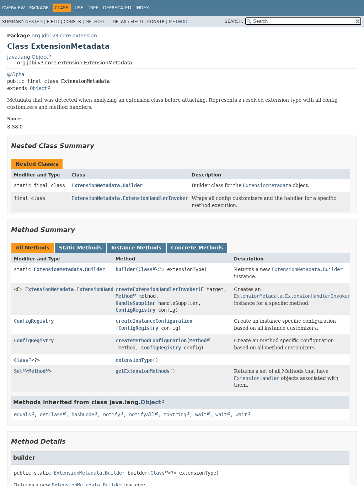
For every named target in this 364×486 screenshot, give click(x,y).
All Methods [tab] (32, 247)
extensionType (134, 360)
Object (38, 88)
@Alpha (15, 74)
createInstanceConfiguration (154, 321)
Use (79, 7)
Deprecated (117, 7)
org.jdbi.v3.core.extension (64, 35)
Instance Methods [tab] (136, 247)
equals (22, 414)
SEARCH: (234, 21)
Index (142, 7)
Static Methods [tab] (80, 247)
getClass (51, 414)
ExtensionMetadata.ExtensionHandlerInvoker (129, 198)
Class (145, 269)
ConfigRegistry (135, 310)
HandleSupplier (135, 303)
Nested (34, 21)
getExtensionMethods (143, 371)
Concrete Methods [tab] (197, 247)
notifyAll (142, 414)
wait (201, 414)
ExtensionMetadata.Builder (107, 185)
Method (94, 21)
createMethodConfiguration (151, 340)
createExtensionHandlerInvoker (157, 289)
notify (111, 414)
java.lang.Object (27, 57)
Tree (93, 7)
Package (39, 7)
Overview (13, 7)
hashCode (82, 414)
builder (125, 269)
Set (18, 371)
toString (175, 414)
